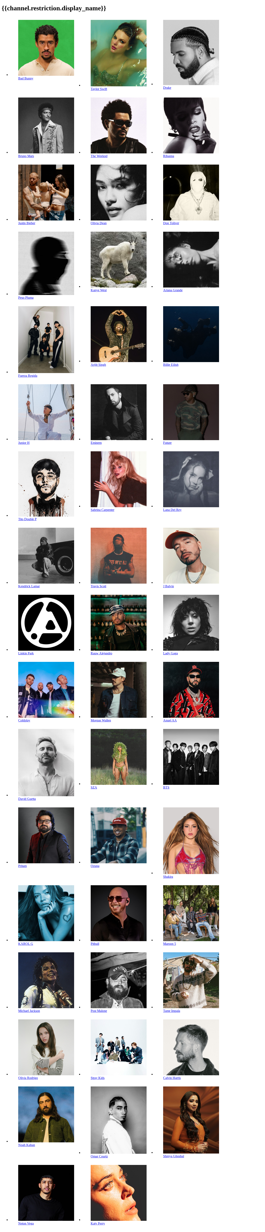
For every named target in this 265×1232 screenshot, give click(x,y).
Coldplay (24, 720)
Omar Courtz (99, 1156)
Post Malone (99, 1011)
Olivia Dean (99, 223)
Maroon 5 (169, 943)
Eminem (96, 442)
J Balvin (168, 586)
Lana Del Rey (172, 510)
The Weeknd (99, 156)
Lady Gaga (170, 653)
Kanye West (99, 290)
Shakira (168, 876)
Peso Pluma (26, 297)
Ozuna (95, 866)
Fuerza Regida (27, 375)
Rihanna (168, 156)
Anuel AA (170, 720)
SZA (94, 787)
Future (167, 442)
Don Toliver (171, 223)
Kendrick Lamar (29, 586)
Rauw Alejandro (101, 653)
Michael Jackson (29, 1011)
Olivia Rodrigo (28, 1078)
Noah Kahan (26, 1145)
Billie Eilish (170, 364)
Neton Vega (26, 1223)
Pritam (22, 866)
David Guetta (27, 799)
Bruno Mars (26, 156)
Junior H (24, 442)
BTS (166, 787)
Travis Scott (98, 586)
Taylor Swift (99, 89)
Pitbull (95, 943)
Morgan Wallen (101, 720)
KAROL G (25, 943)
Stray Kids (98, 1078)
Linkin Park (26, 653)
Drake (167, 87)
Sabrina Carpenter (102, 510)
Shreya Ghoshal (173, 1156)
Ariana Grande (173, 290)
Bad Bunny (25, 78)
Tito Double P (27, 519)
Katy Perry (98, 1223)
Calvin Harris (172, 1078)
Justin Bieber (26, 223)
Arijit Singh (98, 364)
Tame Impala (171, 1011)
